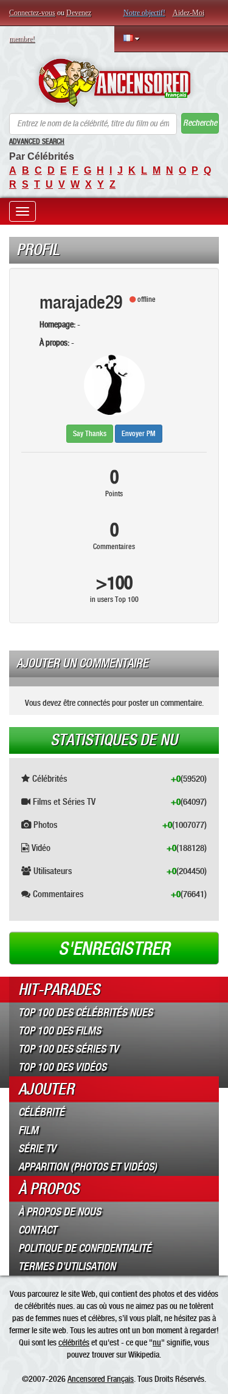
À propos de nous (59, 1211)
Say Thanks (89, 433)
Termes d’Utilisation (67, 1266)
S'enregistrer (114, 948)
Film (28, 1130)
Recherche (200, 123)
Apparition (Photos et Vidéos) (87, 1167)
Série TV (37, 1148)
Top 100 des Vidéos (62, 1067)
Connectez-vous (32, 13)
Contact (37, 1230)
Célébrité (41, 1112)
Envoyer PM (139, 433)
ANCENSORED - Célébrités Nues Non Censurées (114, 82)
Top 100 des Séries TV (68, 1049)
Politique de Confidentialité (84, 1248)
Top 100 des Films (59, 1030)
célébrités (73, 1342)
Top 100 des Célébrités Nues (85, 1012)
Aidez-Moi (188, 13)
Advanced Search (36, 141)
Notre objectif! (144, 13)
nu (157, 1342)
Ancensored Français (100, 1379)
